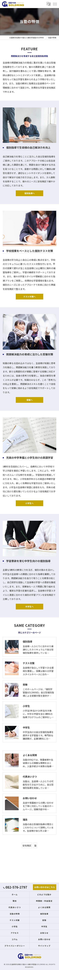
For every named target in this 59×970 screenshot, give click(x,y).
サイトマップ (44, 945)
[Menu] (55, 4)
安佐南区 (27, 845)
